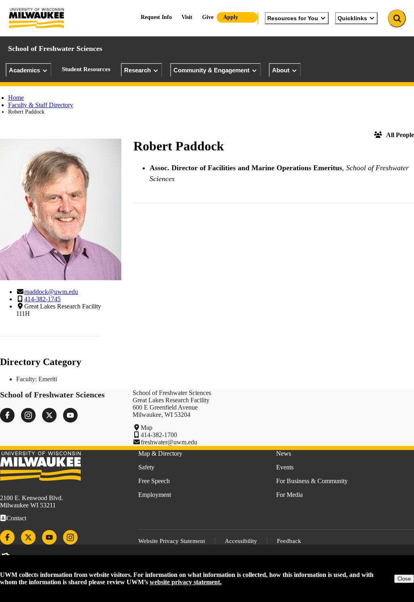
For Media (289, 494)
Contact (16, 518)
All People (400, 134)
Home (16, 97)
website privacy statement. (186, 582)
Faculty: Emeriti (36, 379)
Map (146, 427)
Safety (146, 467)
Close (404, 579)
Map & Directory (160, 453)
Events (285, 467)
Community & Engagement (211, 70)
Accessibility (241, 541)
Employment (154, 494)
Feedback (289, 541)
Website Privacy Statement (171, 541)
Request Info (156, 17)
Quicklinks (352, 18)
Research (137, 70)
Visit (187, 17)
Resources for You (292, 18)
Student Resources (86, 69)
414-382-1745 (42, 299)
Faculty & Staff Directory (40, 104)
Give (207, 17)
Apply (230, 17)
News (283, 453)
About (280, 70)
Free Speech (154, 480)
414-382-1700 (159, 434)
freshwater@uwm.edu (169, 442)
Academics (24, 70)
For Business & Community (312, 480)
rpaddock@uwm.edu (51, 291)
